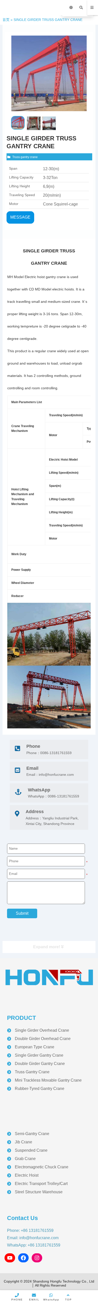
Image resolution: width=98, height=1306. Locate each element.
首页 (6, 20)
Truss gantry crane (25, 157)
